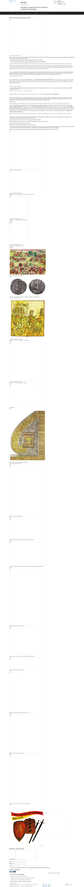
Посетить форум (13, 883)
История (22, 13)
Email (10, 863)
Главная (12, 13)
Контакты (46, 13)
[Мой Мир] (13, 871)
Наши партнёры (36, 13)
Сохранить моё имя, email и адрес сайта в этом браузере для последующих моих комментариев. (30, 867)
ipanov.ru (66, 885)
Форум (42, 13)
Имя (10, 861)
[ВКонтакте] (10, 871)
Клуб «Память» (28, 13)
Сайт (10, 865)
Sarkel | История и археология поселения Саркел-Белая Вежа (25, 884)
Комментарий (12, 859)
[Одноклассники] (11, 871)
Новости (17, 13)
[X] (15, 871)
